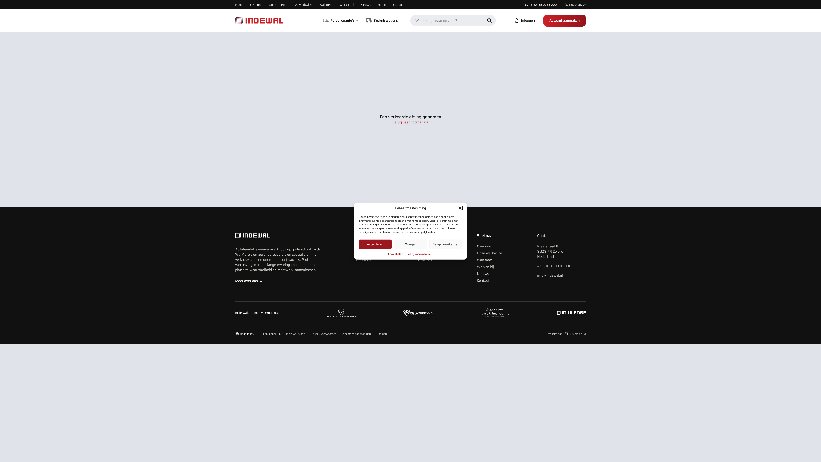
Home (239, 4)
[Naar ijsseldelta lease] (494, 312)
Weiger (410, 244)
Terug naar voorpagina (410, 122)
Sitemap (382, 334)
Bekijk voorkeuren (446, 244)
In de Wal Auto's (295, 334)
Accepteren (375, 244)
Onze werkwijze (302, 4)
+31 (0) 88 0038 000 (554, 266)
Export (381, 4)
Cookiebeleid (395, 254)
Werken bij (347, 4)
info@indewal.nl (550, 275)
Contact (398, 4)
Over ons (256, 4)
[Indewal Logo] (278, 235)
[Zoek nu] (489, 20)
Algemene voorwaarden (356, 334)
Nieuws (365, 4)
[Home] (259, 20)
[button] (460, 208)
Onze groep (277, 4)
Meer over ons (249, 281)
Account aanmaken (564, 20)
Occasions (364, 260)
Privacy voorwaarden (418, 254)
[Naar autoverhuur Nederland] (418, 313)
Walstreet (326, 4)
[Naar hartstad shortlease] (341, 313)
